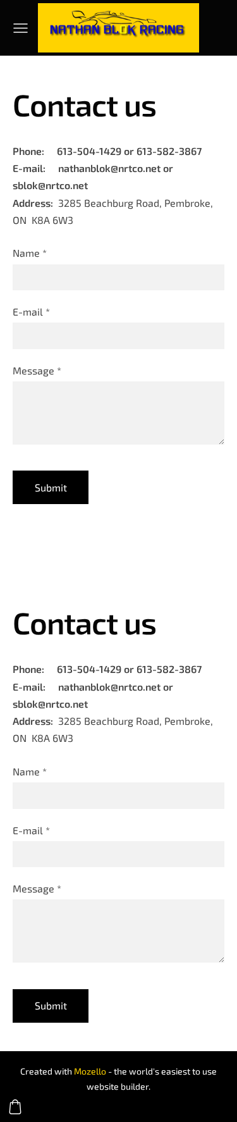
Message (37, 370)
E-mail (31, 311)
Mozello (90, 1071)
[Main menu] (20, 28)
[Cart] (15, 1107)
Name (30, 253)
